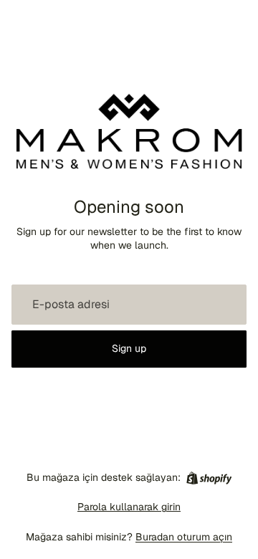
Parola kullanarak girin (129, 506)
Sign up (129, 348)
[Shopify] (208, 478)
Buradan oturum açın (183, 536)
